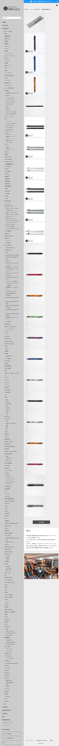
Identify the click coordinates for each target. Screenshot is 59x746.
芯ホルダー (7, 46)
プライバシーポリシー (29, 740)
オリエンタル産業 (8, 594)
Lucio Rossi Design (10, 582)
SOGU (6, 431)
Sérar (7, 684)
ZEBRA (6, 693)
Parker (6, 592)
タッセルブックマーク (10, 482)
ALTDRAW (8, 321)
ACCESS (4, 713)
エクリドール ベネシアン (11, 222)
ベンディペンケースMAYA (11, 281)
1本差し (7, 147)
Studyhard (7, 660)
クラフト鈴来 (7, 166)
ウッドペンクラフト (9, 116)
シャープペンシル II (10, 100)
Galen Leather (8, 159)
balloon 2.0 (9, 403)
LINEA (7, 456)
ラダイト (6, 252)
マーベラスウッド (8, 470)
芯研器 (6, 51)
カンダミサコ (7, 134)
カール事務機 (8, 231)
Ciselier (7, 670)
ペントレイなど (8, 85)
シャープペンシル (8, 53)
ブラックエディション (10, 224)
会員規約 (51, 740)
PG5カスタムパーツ (10, 631)
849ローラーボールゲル (11, 212)
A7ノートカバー (9, 142)
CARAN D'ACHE (9, 205)
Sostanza (7, 416)
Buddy (7, 473)
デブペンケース (9, 149)
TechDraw (8, 295)
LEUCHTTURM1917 (9, 501)
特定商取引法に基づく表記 (41, 740)
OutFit (7, 108)
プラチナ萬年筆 (8, 463)
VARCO (6, 528)
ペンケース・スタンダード (11, 123)
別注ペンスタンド (10, 542)
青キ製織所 (7, 489)
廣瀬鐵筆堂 (7, 637)
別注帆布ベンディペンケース (12, 93)
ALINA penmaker (9, 547)
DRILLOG (7, 233)
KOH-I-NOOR (8, 245)
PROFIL (7, 558)
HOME (25, 9)
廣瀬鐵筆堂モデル (10, 164)
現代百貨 (7, 449)
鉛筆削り (7, 43)
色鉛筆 (6, 41)
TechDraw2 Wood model (12, 255)
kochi (6, 624)
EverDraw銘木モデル (11, 293)
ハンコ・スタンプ (8, 73)
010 (7, 429)
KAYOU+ (7, 678)
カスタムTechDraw (10, 642)
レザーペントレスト (10, 658)
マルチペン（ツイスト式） (11, 112)
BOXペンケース (9, 131)
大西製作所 (7, 178)
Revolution (8, 458)
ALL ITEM (4, 25)
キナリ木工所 (8, 535)
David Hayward (9, 580)
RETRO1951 (7, 444)
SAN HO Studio (8, 609)
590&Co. (7, 90)
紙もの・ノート (8, 65)
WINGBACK (7, 439)
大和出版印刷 (8, 365)
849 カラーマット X (10, 218)
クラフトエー (7, 95)
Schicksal (7, 619)
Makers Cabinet (9, 441)
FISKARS (7, 387)
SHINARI (7, 607)
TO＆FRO (7, 503)
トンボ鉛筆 (7, 193)
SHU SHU (7, 336)
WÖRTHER (7, 554)
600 (7, 198)
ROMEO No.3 (9, 356)
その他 (6, 78)
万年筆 (6, 63)
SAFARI (7, 407)
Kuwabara (7, 513)
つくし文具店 (8, 171)
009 (7, 427)
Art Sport (8, 242)
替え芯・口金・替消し (9, 75)
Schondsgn (8, 390)
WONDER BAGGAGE (10, 446)
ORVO (7, 686)
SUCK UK (7, 496)
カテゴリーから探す (7, 31)
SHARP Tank (8, 653)
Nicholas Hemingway (10, 326)
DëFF (6, 587)
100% (6, 506)
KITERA (6, 621)
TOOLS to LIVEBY (9, 343)
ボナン (6, 698)
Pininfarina (7, 675)
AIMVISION (8, 680)
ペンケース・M (9, 651)
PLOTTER (7, 361)
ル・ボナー (7, 145)
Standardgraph (8, 341)
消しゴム (7, 58)
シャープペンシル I (10, 97)
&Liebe (6, 585)
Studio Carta (8, 525)
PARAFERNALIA (8, 453)
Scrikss (6, 691)
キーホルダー (8, 80)
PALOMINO (7, 183)
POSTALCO (7, 475)
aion (7, 399)
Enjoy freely (9, 635)
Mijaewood (7, 324)
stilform (6, 511)
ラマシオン (7, 493)
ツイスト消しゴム (9, 104)
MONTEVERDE (8, 577)
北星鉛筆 (7, 176)
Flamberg (7, 468)
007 (7, 421)
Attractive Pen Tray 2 (11, 291)
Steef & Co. (8, 572)
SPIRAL (7, 556)
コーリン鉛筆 (8, 358)
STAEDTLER (8, 338)
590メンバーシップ (7, 722)
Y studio (7, 348)
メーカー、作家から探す (34, 9)
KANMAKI (7, 530)
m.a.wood (7, 696)
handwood (7, 626)
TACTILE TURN (8, 551)
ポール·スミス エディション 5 (12, 228)
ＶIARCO (7, 169)
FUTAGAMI (7, 392)
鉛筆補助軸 (7, 36)
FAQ (3, 716)
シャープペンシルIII (10, 102)
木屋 (6, 370)
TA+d (6, 346)
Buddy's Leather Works (11, 451)
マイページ (6, 725)
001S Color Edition (10, 423)
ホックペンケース (10, 125)
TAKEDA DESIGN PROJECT (12, 523)
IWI (5, 575)
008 (7, 425)
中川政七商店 (8, 368)
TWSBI (6, 188)
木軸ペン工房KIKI (9, 533)
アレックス (7, 382)
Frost (7, 602)
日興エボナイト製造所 (10, 612)
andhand (7, 673)
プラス (6, 334)
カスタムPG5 (9, 640)
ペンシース (8, 121)
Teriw (6, 616)
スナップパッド (9, 484)
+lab (6, 394)
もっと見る (41, 522)
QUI (5, 119)
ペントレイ (8, 138)
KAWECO (7, 238)
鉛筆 (6, 33)
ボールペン (7, 60)
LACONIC (7, 665)
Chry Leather (8, 656)
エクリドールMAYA (10, 226)
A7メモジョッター (10, 129)
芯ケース (7, 48)
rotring (6, 196)
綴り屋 (6, 154)
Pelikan (6, 701)
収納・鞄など (7, 82)
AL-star (7, 401)
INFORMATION (6, 710)
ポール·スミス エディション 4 (12, 220)
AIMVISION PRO (10, 682)
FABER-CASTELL (9, 235)
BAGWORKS (8, 486)
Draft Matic (9, 568)
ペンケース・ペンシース (10, 55)
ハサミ (6, 68)
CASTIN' (7, 516)
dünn (6, 589)
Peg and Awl (8, 156)
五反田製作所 (8, 186)
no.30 (6, 508)
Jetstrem (8, 409)
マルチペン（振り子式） (11, 114)
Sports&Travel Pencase (12, 663)
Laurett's (7, 544)
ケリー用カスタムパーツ (11, 633)
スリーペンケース (10, 480)
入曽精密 (7, 561)
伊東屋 (6, 353)
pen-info (7, 689)
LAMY (6, 397)
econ (7, 412)
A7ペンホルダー (9, 127)
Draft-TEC (8, 570)
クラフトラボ (7, 418)
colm (6, 518)
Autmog (7, 151)
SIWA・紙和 (7, 646)
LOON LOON (8, 460)
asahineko (7, 465)
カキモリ (6, 599)
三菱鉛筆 (7, 520)
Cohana (7, 174)
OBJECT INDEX (9, 597)
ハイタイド (7, 380)
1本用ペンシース (9, 140)
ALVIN (6, 563)
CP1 (7, 405)
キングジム (7, 385)
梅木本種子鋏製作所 (9, 498)
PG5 (7, 629)
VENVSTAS (7, 191)
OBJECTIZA (8, 549)
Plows (6, 604)
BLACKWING (8, 201)
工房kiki (7, 351)
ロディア (6, 377)
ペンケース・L (9, 649)
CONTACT (5, 707)
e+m (6, 491)
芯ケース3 (8, 261)
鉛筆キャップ (7, 38)
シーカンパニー (8, 203)
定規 (6, 70)
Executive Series (10, 644)
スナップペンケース (10, 478)
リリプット (8, 240)
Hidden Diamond (10, 247)
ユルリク (6, 436)
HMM (6, 614)
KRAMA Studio (8, 250)
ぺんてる (7, 331)
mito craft (7, 668)
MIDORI (6, 363)
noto (7, 414)
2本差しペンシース (10, 136)
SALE (4, 704)
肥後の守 (7, 434)
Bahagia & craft (9, 161)
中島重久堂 (7, 181)
